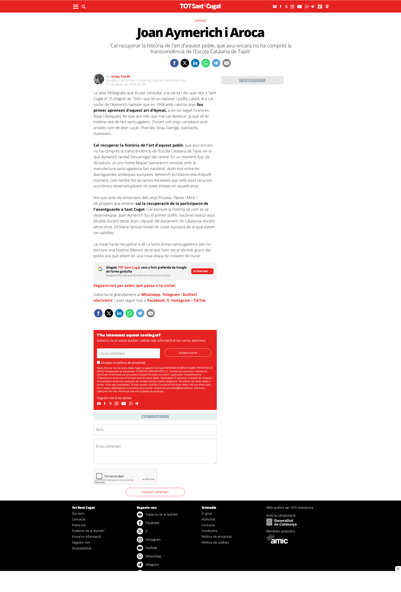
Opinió (200, 20)
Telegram (171, 294)
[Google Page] (327, 6)
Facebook (156, 300)
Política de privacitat (217, 536)
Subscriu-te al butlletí (88, 530)
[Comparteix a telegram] (216, 63)
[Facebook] (281, 6)
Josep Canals (121, 76)
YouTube (151, 547)
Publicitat (79, 524)
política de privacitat (131, 362)
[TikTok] (320, 6)
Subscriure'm (188, 352)
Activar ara (200, 271)
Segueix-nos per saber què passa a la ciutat (134, 285)
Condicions (209, 530)
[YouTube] (300, 6)
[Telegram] (313, 6)
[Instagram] (292, 6)
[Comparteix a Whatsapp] (206, 63)
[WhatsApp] (307, 6)
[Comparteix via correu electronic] (226, 63)
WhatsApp (150, 294)
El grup (207, 513)
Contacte (79, 519)
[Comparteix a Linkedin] (195, 63)
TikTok (199, 300)
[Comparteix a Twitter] (185, 63)
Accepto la (123, 362)
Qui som (78, 513)
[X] (286, 6)
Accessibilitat (82, 548)
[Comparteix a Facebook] (174, 63)
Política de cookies (215, 542)
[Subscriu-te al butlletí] (275, 6)
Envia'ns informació (86, 536)
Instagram (180, 300)
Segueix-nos (81, 542)
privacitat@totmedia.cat (180, 388)
